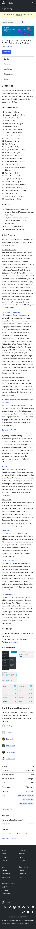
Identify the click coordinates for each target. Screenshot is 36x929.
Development (8, 74)
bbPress (6, 890)
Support (6, 79)
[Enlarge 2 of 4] (31, 653)
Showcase (22, 850)
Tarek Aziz (9, 739)
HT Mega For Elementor (11, 312)
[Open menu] (33, 3)
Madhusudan (10, 759)
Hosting (4, 857)
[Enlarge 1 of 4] (15, 653)
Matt (4, 887)
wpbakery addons (28, 799)
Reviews (7, 64)
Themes (22, 854)
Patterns (22, 861)
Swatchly (5, 530)
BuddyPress (7, 894)
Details (6, 59)
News (4, 854)
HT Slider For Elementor (11, 561)
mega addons (22, 795)
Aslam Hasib (10, 752)
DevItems (9, 732)
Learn (4, 867)
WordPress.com (8, 883)
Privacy (4, 861)
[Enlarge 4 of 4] (31, 687)
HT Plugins (8, 46)
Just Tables (6, 500)
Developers (6, 874)
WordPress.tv (7, 877)
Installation (8, 69)
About (4, 850)
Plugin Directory (7, 9)
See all (31, 824)
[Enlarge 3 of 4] (15, 674)
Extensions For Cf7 (9, 430)
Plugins (21, 857)
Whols (4, 466)
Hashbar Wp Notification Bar (13, 378)
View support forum (9, 838)
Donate (22, 874)
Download (6, 51)
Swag (22, 877)
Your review (6, 824)
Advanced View (7, 809)
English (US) (30, 791)
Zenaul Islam (10, 746)
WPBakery (30, 795)
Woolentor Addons (9, 250)
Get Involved (23, 867)
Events (21, 870)
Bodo (8, 902)
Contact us (14, 642)
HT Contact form (8, 594)
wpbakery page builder (26, 803)
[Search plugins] (22, 22)
